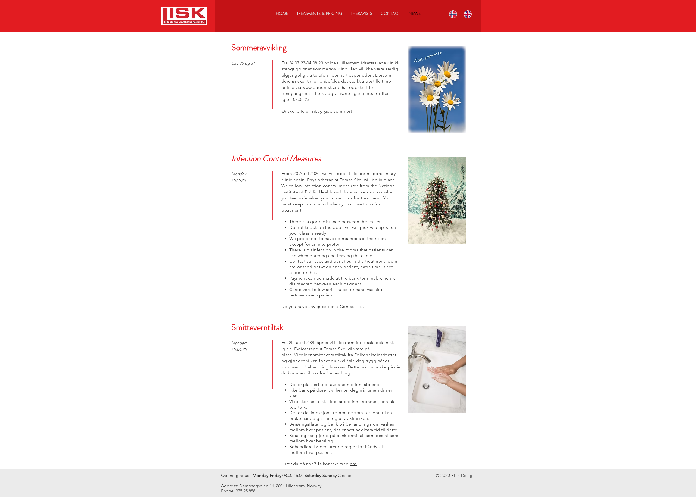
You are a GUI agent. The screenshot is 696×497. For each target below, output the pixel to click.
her (318, 93)
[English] (467, 14)
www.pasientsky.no (321, 87)
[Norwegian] (452, 14)
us (359, 306)
